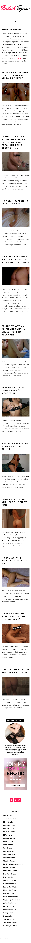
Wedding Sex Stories (10, 926)
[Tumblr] (15, 800)
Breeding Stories (9, 825)
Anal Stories (7, 815)
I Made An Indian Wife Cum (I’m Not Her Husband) (13, 616)
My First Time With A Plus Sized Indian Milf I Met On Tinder (15, 259)
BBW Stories (8, 835)
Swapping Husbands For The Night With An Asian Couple (15, 75)
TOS (5, 940)
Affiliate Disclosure (16, 938)
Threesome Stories (10, 923)
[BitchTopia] (15, 13)
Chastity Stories (9, 861)
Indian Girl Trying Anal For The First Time (14, 502)
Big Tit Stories (8, 841)
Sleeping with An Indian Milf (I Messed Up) (13, 390)
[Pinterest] (11, 800)
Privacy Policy (27, 938)
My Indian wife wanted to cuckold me (15, 561)
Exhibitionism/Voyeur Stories (13, 864)
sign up (20, 58)
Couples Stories (8, 851)
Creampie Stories (9, 858)
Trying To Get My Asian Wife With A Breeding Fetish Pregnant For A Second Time (14, 142)
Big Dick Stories (9, 828)
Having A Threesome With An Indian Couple (15, 446)
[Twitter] (19, 800)
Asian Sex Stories (9, 819)
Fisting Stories (8, 877)
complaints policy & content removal (17, 940)
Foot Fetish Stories (10, 871)
